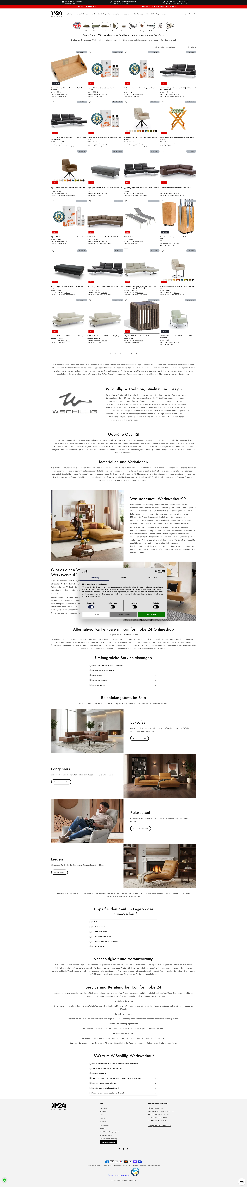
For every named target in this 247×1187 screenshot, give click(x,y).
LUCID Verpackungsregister (109, 1132)
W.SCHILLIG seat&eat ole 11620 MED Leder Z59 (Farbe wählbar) (141, 138)
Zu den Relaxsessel (140, 828)
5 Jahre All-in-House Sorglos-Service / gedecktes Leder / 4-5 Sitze (105, 89)
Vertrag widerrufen (108, 1142)
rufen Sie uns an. (97, 1043)
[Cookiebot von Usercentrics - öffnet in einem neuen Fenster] (156, 571)
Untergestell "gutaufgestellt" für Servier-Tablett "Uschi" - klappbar (177, 138)
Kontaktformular (118, 1006)
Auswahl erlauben (123, 614)
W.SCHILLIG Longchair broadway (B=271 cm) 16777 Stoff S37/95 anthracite (68, 138)
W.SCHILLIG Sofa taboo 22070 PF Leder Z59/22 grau (68, 336)
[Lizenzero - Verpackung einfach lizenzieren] (135, 1175)
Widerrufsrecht (108, 1165)
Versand (102, 1118)
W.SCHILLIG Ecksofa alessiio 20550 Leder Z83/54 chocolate (176, 188)
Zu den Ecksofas (139, 738)
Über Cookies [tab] (152, 578)
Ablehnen (96, 614)
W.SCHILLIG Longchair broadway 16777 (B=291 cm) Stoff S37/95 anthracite (177, 89)
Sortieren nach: (159, 47)
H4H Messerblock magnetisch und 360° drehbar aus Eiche (176, 237)
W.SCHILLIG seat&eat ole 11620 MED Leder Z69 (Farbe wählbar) (68, 188)
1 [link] (110, 354)
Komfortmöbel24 (96, 1165)
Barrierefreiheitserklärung (108, 1138)
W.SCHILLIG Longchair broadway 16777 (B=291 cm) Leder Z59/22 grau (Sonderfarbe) (140, 287)
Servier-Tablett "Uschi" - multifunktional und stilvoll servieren (66, 89)
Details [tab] (123, 578)
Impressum (103, 1108)
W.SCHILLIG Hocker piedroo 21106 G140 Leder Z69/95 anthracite (105, 188)
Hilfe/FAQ (103, 1128)
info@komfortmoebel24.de (159, 1126)
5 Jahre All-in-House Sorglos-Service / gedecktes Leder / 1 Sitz (141, 89)
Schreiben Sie (76, 1043)
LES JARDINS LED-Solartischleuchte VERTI (136, 336)
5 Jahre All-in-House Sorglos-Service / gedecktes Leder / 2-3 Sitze (105, 138)
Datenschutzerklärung (120, 1165)
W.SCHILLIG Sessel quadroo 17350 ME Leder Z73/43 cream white (176, 336)
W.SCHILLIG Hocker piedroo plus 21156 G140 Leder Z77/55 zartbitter (67, 287)
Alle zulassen (151, 614)
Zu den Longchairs (61, 782)
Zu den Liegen (59, 872)
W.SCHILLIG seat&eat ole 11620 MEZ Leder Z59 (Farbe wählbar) (177, 287)
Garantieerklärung (106, 1135)
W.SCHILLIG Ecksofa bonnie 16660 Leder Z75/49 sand (104, 237)
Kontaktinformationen (154, 1165)
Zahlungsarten (105, 1125)
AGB (101, 1115)
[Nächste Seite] (136, 354)
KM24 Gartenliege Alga (131, 237)
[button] (69, 14)
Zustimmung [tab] (94, 578)
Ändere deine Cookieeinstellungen (123, 1181)
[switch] (112, 606)
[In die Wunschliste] (53, 52)
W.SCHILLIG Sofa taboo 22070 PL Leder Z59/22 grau (104, 336)
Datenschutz (104, 1111)
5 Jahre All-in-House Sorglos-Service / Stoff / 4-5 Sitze (68, 237)
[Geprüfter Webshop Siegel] (118, 1175)
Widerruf (103, 1122)
